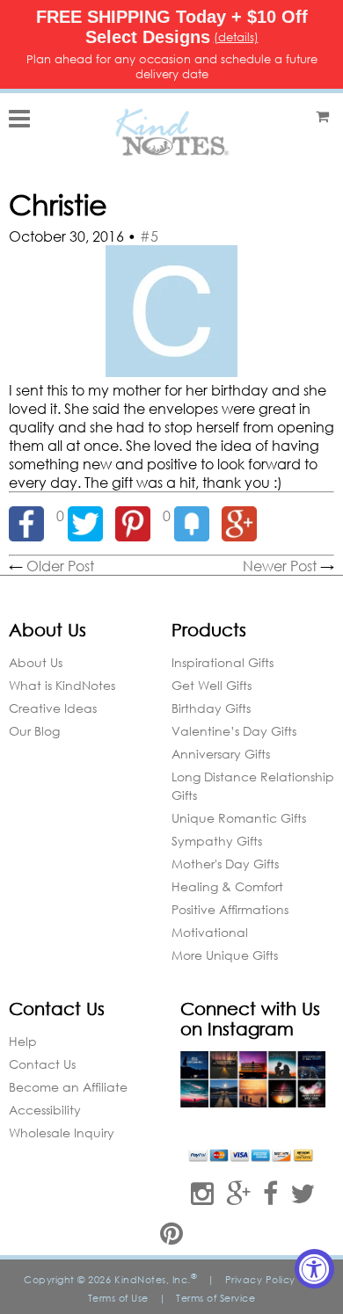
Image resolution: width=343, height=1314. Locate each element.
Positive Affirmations (230, 909)
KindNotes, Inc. (155, 1280)
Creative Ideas (53, 708)
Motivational (210, 932)
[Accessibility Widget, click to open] (314, 1269)
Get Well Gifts (212, 685)
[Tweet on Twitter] (91, 515)
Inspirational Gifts (223, 662)
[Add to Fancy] (198, 515)
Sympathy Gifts (217, 840)
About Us (35, 662)
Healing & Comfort (227, 886)
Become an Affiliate (68, 1086)
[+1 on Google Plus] (244, 515)
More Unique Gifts (225, 955)
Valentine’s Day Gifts (234, 730)
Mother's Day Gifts (225, 863)
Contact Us (42, 1064)
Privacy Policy (260, 1280)
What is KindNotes (62, 685)
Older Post (60, 565)
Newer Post (280, 565)
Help (23, 1041)
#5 (149, 236)
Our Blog (34, 730)
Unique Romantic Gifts (239, 817)
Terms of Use (118, 1298)
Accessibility (45, 1109)
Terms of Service (215, 1298)
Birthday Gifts (211, 708)
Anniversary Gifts (221, 753)
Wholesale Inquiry (61, 1132)
